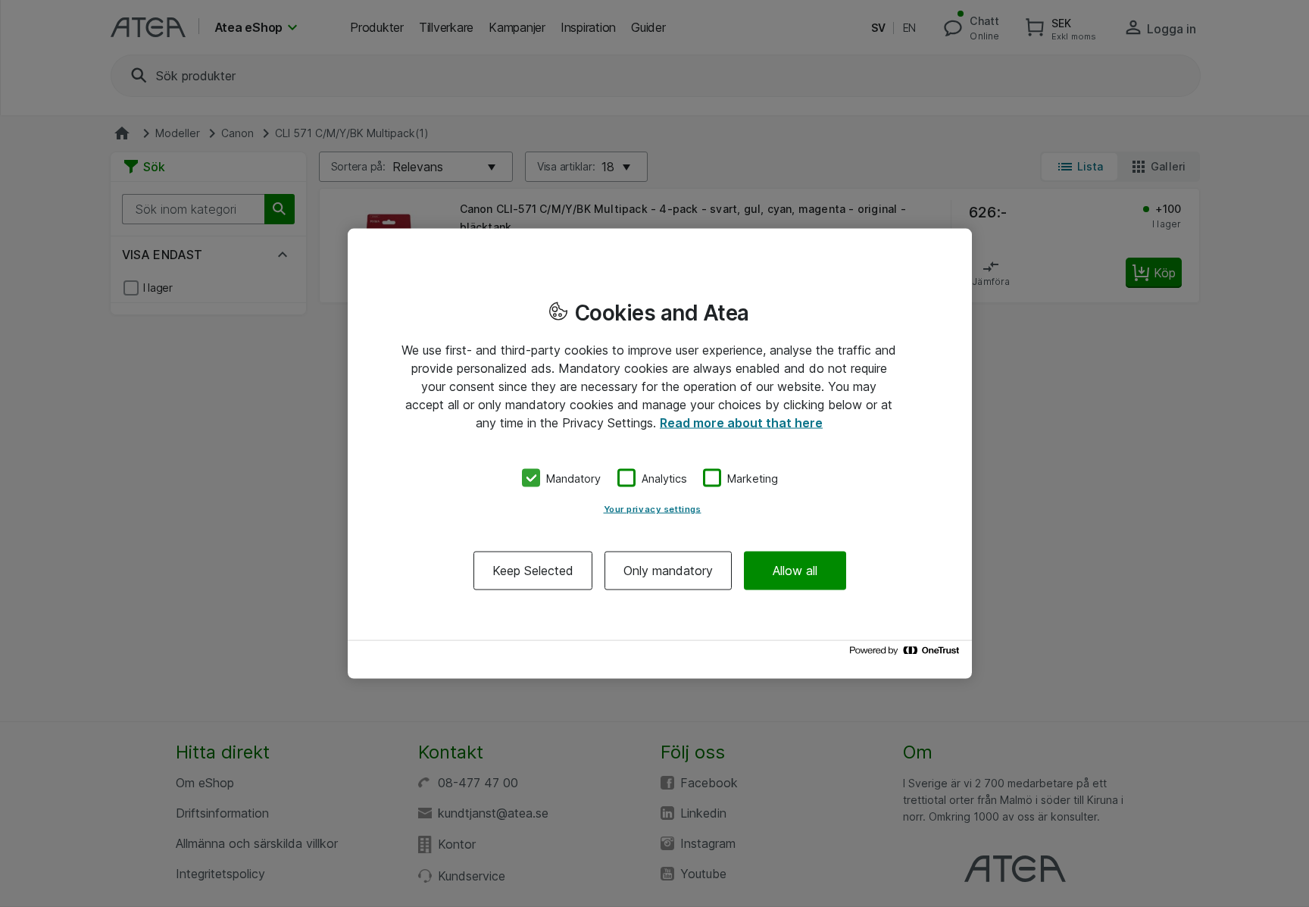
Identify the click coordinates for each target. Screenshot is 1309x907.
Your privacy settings (652, 509)
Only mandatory (668, 570)
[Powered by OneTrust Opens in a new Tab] (906, 654)
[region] (660, 453)
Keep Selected (532, 570)
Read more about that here (741, 422)
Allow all (795, 570)
